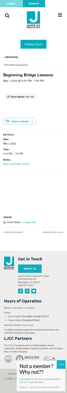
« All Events (10, 57)
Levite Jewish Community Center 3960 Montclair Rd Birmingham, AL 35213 (33, 279)
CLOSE (61, 364)
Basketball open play (52, 232)
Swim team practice (14, 232)
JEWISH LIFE (33, 36)
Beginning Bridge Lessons (16, 163)
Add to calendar (20, 121)
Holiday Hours (33, 44)
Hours (11, 3)
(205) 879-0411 (26, 285)
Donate (34, 3)
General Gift (13, 373)
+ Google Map (28, 222)
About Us (30, 268)
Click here (25, 378)
